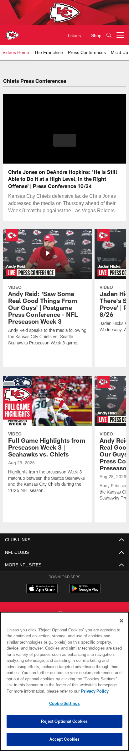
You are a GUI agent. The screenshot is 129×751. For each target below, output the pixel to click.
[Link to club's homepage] (12, 33)
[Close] (121, 621)
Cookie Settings (64, 703)
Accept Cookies (64, 739)
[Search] (108, 35)
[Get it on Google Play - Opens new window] (85, 591)
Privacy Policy (41, 691)
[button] (65, 144)
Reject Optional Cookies (64, 721)
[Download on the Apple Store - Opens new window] (42, 589)
